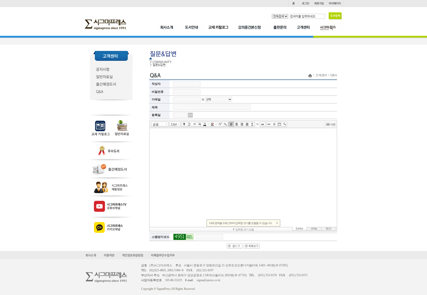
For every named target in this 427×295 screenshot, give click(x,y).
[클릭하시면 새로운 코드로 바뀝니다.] (183, 237)
